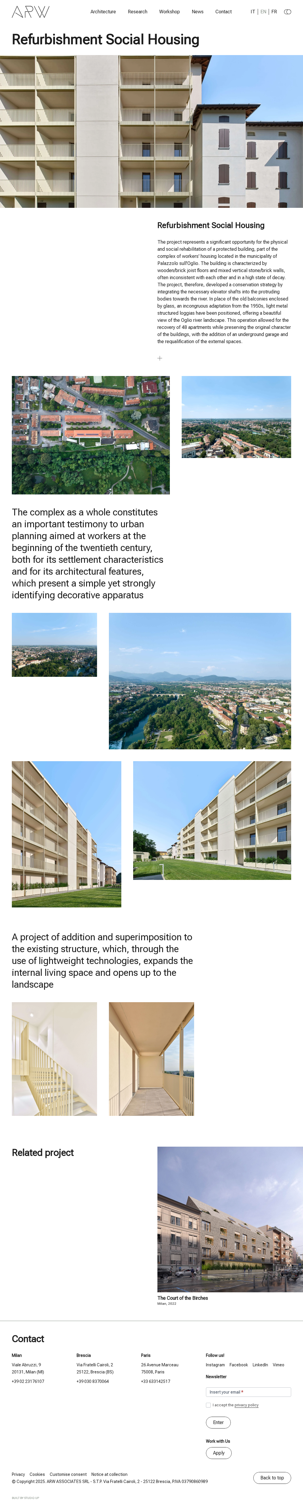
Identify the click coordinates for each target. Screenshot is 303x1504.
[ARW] (31, 12)
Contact (223, 11)
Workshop (169, 11)
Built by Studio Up (25, 1498)
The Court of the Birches (182, 1298)
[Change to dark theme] (287, 11)
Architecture (103, 11)
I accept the (235, 1405)
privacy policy (247, 1405)
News (198, 11)
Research (137, 11)
